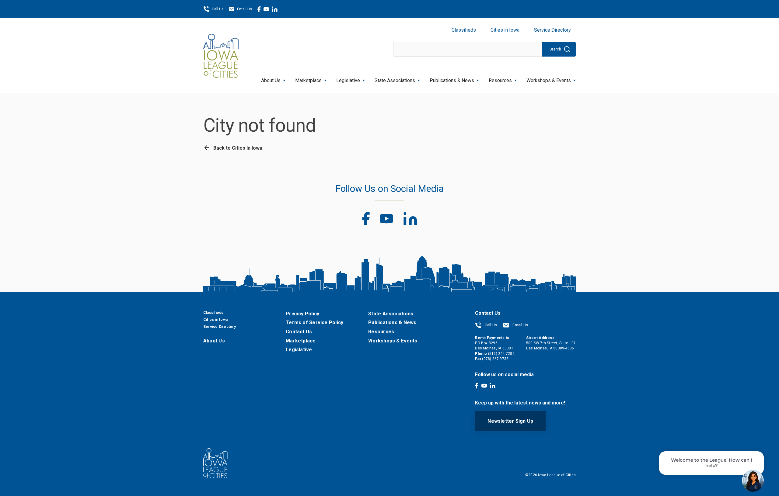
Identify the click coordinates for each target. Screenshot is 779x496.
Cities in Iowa (505, 30)
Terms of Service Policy (314, 322)
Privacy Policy (302, 314)
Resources (500, 80)
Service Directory (552, 30)
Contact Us (299, 332)
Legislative (348, 80)
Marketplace (308, 80)
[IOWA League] (221, 56)
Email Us (244, 9)
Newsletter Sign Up (510, 421)
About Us (271, 80)
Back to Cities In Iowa (237, 148)
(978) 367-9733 (495, 359)
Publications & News (392, 322)
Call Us (218, 9)
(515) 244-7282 (501, 354)
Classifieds (464, 30)
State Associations (395, 80)
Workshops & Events (548, 80)
